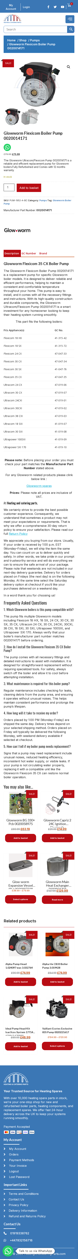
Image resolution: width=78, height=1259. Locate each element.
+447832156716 (21, 1240)
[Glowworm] (17, 230)
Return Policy (18, 534)
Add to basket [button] (21, 838)
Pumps (35, 40)
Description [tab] (12, 253)
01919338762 (19, 1233)
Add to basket (28, 188)
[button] (68, 67)
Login (26, 7)
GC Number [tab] (29, 253)
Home (11, 40)
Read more (57, 899)
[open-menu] (69, 19)
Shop (22, 40)
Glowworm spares (39, 486)
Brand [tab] (43, 253)
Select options (20, 899)
